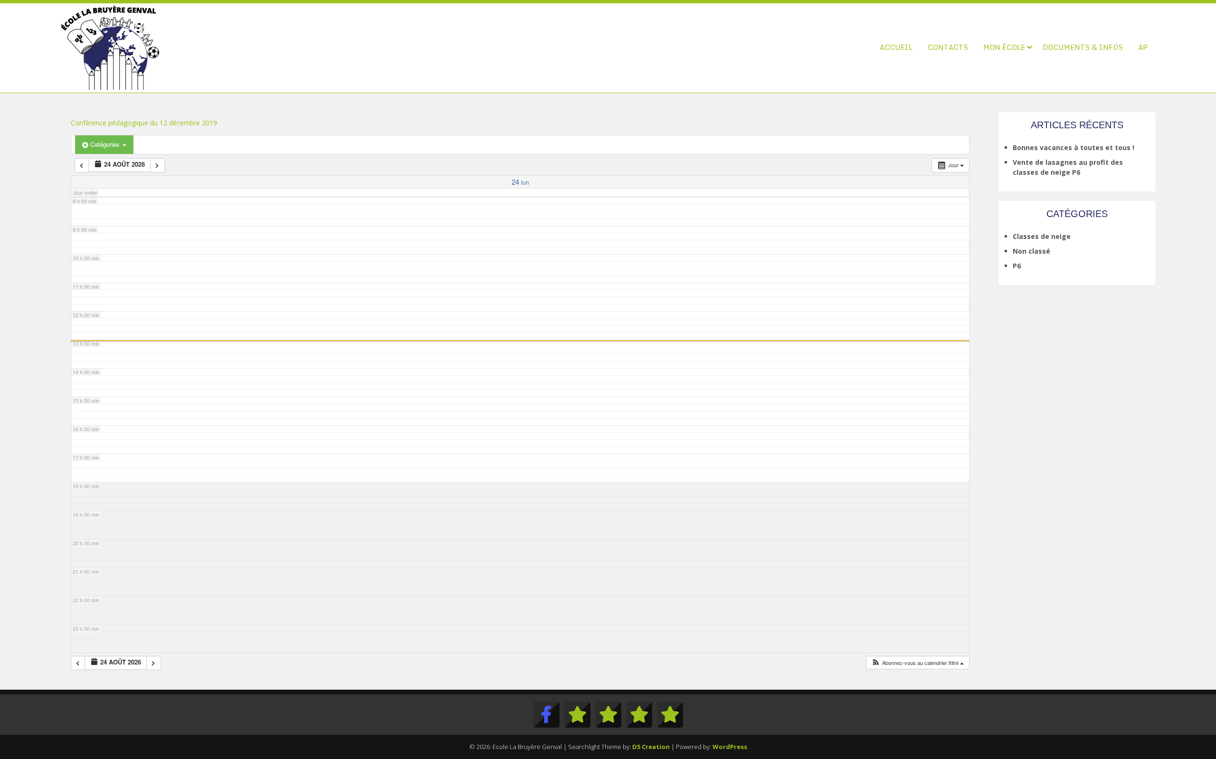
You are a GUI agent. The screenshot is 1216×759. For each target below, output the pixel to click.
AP (1143, 47)
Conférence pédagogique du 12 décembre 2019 (144, 122)
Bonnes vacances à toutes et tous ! (1073, 147)
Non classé (1031, 251)
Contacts (948, 47)
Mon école (1004, 47)
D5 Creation (651, 746)
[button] (917, 662)
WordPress (729, 746)
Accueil (896, 47)
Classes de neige (1042, 236)
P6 (1017, 265)
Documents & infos (1083, 47)
